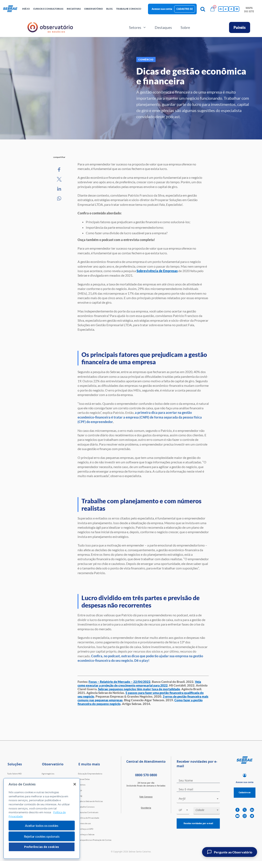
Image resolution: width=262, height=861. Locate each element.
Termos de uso (84, 823)
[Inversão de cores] (236, 9)
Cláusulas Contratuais (88, 812)
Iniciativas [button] (74, 8)
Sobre (185, 27)
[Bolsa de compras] (212, 9)
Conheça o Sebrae (86, 834)
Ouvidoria (146, 807)
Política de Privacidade (88, 818)
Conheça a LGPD (85, 829)
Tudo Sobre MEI (14, 773)
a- (226, 9)
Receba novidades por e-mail (198, 823)
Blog (80, 795)
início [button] (26, 8)
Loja (80, 790)
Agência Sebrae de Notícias (90, 801)
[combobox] (198, 799)
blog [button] (109, 8)
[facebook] (237, 810)
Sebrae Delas (84, 779)
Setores (135, 27)
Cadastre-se (184, 9)
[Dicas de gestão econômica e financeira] (59, 169)
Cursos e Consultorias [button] (48, 8)
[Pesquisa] (203, 9)
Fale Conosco (145, 796)
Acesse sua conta (162, 9)
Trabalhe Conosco (86, 807)
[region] (41, 818)
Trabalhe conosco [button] (128, 8)
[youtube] (237, 816)
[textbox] (200, 799)
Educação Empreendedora (90, 773)
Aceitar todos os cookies (41, 825)
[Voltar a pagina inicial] (11, 8)
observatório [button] (93, 8)
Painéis (240, 27)
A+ (220, 9)
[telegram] (252, 816)
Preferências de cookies (41, 847)
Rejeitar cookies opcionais (42, 836)
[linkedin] (252, 810)
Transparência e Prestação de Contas (94, 840)
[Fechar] (74, 784)
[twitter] (245, 810)
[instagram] (245, 816)
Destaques (163, 27)
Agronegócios (48, 773)
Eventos (81, 784)
